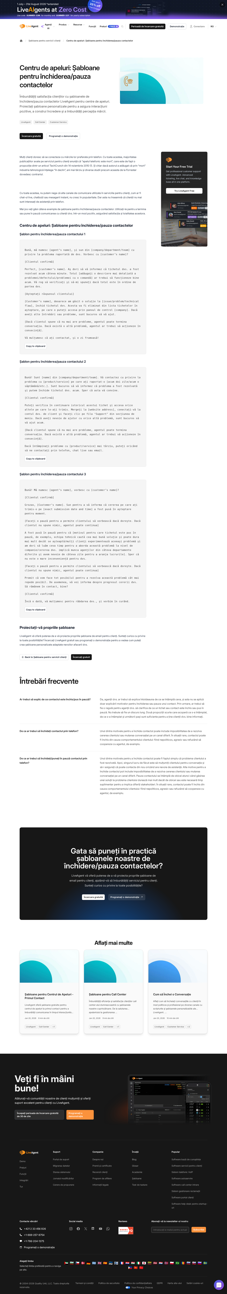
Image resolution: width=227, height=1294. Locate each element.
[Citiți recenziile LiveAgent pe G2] (125, 1230)
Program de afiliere (102, 1178)
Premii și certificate (102, 1165)
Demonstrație (177, 26)
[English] (99, 1263)
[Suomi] (116, 1263)
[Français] (122, 1263)
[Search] (124, 26)
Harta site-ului (175, 1283)
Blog (134, 1159)
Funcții (23, 1174)
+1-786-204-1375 (34, 1241)
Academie (137, 1172)
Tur (21, 1186)
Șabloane (136, 1178)
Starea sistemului (61, 1172)
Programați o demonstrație (63, 136)
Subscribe (198, 1229)
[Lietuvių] (149, 1263)
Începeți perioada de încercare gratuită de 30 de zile (37, 1115)
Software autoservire (182, 1178)
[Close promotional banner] (222, 4)
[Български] (72, 1263)
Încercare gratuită (31, 136)
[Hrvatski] (127, 1263)
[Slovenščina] (200, 1263)
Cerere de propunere (63, 1184)
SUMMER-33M (33, 15)
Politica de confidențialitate (138, 1283)
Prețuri (23, 1167)
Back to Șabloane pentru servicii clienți (46, 657)
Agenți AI (48, 26)
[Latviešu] (155, 1263)
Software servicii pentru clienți (187, 1165)
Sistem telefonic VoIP (182, 1172)
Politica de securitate (109, 1283)
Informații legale (100, 1184)
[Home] (21, 40)
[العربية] (66, 1263)
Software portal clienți (183, 1197)
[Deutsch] (88, 1263)
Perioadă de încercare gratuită (147, 26)
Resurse (77, 24)
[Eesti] (111, 1263)
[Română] (183, 1263)
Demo (22, 1161)
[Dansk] (83, 1263)
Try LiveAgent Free (184, 190)
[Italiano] (138, 1263)
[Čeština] (77, 1263)
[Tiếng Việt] (136, 1267)
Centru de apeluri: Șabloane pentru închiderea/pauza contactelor (99, 40)
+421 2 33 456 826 (35, 1228)
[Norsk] (166, 1263)
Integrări (24, 1180)
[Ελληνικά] (94, 1263)
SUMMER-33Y (62, 15)
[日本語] (144, 1263)
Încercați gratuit (81, 657)
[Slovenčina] (194, 1263)
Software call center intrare (185, 1184)
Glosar (135, 1165)
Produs (63, 24)
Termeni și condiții (84, 1283)
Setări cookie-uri (195, 1283)
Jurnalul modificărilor (63, 1178)
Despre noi (97, 1159)
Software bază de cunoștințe (186, 1159)
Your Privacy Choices (142, 1287)
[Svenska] (205, 1263)
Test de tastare (139, 1184)
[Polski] (172, 1263)
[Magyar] (133, 1263)
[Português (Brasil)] (177, 1263)
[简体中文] (141, 1267)
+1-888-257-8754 (34, 1234)
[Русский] (188, 1263)
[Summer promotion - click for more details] (113, 9)
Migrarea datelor (61, 1165)
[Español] (105, 1263)
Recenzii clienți (99, 1172)
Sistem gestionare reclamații (186, 1191)
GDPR (160, 1283)
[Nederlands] (161, 1263)
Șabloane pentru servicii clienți (45, 40)
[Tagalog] (130, 1267)
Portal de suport (61, 1159)
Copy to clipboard (35, 346)
